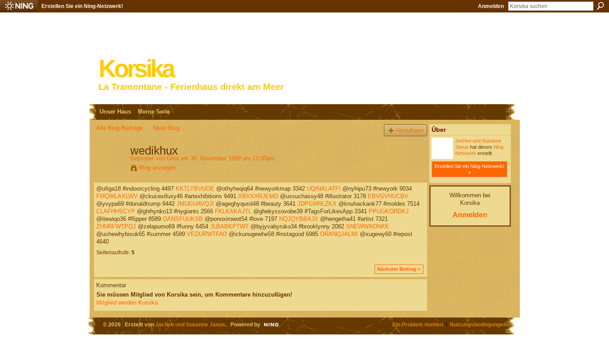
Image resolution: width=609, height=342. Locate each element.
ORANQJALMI (339, 234)
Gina (173, 158)
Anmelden (491, 6)
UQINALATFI (324, 188)
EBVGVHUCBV (388, 196)
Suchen (600, 6)
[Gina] (110, 169)
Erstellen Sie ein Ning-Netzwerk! (82, 6)
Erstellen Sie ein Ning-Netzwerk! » (469, 169)
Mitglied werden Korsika (127, 302)
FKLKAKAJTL (233, 211)
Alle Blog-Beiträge (119, 128)
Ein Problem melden (417, 324)
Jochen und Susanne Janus (190, 324)
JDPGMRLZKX (317, 203)
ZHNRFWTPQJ (116, 226)
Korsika (136, 68)
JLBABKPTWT (229, 226)
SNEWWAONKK (367, 226)
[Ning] (19, 6)
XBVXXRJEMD (258, 196)
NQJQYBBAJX (298, 219)
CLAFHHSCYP (115, 211)
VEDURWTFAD (207, 234)
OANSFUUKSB (183, 219)
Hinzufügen (410, 130)
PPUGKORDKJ (389, 211)
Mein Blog (166, 128)
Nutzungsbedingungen (478, 324)
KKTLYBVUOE (195, 188)
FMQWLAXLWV (117, 196)
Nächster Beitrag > (398, 269)
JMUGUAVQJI (195, 203)
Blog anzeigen (157, 167)
